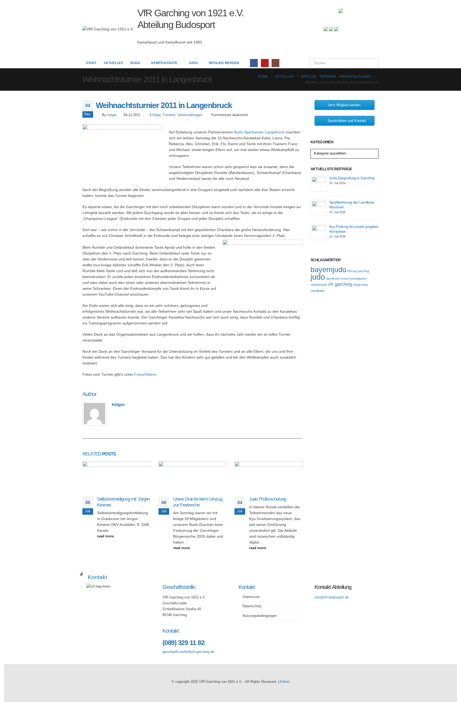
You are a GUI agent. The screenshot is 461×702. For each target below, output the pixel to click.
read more (106, 536)
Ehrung (352, 271)
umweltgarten (358, 278)
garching (363, 271)
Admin (284, 682)
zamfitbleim (318, 290)
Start (91, 63)
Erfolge (155, 115)
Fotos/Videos (145, 374)
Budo (135, 63)
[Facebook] (254, 63)
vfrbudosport (319, 284)
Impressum (251, 597)
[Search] (370, 63)
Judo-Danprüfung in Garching (351, 178)
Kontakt (97, 577)
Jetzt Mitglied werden (344, 105)
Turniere (169, 115)
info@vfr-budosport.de (332, 597)
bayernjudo (328, 270)
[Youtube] (265, 63)
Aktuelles (113, 63)
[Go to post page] (116, 478)
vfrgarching (360, 284)
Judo (193, 63)
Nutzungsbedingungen (260, 616)
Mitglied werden (224, 63)
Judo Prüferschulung (267, 499)
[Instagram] (275, 63)
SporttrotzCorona (337, 278)
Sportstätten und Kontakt (347, 121)
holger (112, 115)
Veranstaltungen (189, 115)
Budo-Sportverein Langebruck (259, 132)
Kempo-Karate (164, 63)
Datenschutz (252, 606)
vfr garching (340, 284)
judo (318, 276)
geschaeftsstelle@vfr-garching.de (188, 652)
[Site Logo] (359, 29)
